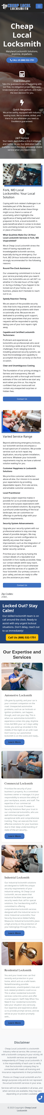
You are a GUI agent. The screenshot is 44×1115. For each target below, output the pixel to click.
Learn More (14, 742)
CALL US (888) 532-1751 (23, 60)
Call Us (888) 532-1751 (22, 637)
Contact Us (22, 399)
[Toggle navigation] (39, 6)
